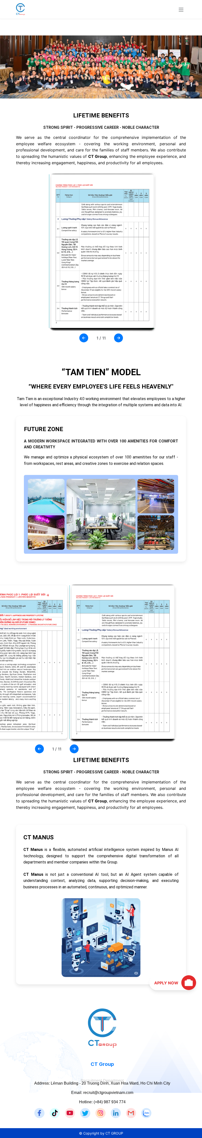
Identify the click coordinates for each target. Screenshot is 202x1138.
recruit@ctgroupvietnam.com (108, 1092)
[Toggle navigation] (181, 9)
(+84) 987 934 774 (110, 1102)
